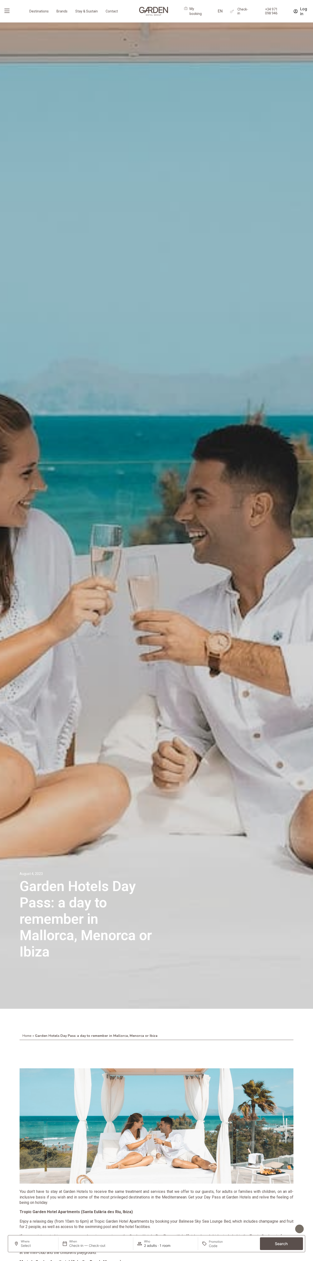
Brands (61, 11)
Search (281, 1243)
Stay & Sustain (86, 11)
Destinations (39, 11)
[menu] (7, 11)
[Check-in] (232, 11)
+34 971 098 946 (271, 11)
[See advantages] (299, 1229)
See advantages (278, 1229)
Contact (112, 11)
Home (27, 1035)
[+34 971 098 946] (259, 11)
